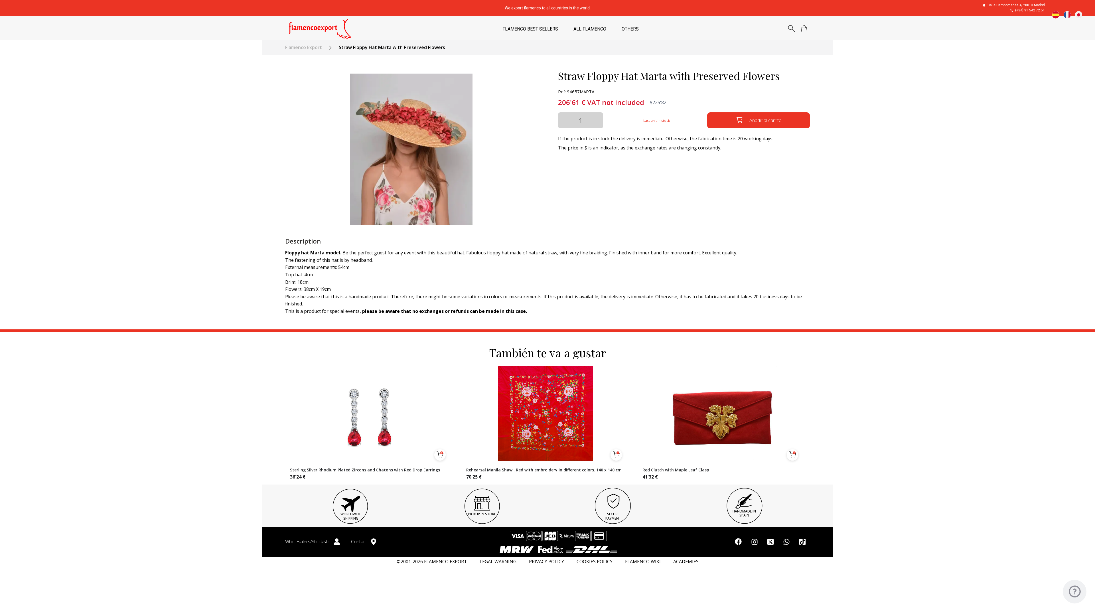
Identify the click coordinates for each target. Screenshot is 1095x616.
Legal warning (498, 561)
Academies (686, 561)
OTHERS (630, 29)
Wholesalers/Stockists (308, 541)
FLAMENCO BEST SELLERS (530, 29)
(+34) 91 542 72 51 (1030, 10)
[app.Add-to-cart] (440, 455)
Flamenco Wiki (643, 561)
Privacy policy (546, 561)
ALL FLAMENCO (589, 29)
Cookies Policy (595, 561)
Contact (359, 541)
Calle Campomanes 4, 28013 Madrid (1016, 5)
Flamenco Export (303, 47)
